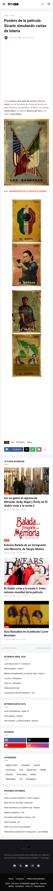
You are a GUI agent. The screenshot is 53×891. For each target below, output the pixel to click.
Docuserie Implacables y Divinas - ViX (19, 817)
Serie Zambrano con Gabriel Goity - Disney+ (22, 807)
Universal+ (19, 886)
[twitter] (38, 740)
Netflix (43, 770)
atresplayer (31, 779)
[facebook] (15, 740)
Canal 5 (37, 765)
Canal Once (10, 770)
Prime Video (22, 774)
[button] (3, 4)
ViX (20, 779)
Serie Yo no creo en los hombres (17, 827)
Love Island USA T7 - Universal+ (17, 664)
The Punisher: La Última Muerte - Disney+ (21, 721)
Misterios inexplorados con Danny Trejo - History (24, 673)
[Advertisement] (26, 69)
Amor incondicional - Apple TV (16, 711)
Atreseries (25, 765)
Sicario (29, 442)
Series (33, 774)
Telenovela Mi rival (11, 688)
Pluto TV (29, 886)
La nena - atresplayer (13, 678)
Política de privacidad (35, 879)
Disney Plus (32, 770)
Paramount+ (39, 886)
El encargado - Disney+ (13, 716)
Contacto (20, 879)
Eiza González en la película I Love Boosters (26, 633)
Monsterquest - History (13, 669)
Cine (12, 16)
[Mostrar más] (45, 449)
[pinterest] (38, 865)
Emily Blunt (20, 442)
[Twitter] (26, 449)
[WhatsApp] (32, 449)
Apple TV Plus (11, 765)
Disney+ (43, 883)
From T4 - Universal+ (12, 683)
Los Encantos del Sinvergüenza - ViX (19, 693)
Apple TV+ (34, 883)
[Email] (39, 449)
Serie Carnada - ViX (12, 822)
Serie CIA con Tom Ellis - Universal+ (18, 803)
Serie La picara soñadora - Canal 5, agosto (22, 798)
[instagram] (38, 745)
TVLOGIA (15, 883)
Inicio (6, 16)
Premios (9, 774)
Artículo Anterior (10, 648)
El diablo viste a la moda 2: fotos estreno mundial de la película (25, 590)
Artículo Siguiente (42, 648)
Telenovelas (10, 779)
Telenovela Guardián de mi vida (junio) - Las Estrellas (26, 832)
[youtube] (15, 745)
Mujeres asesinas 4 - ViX (14, 812)
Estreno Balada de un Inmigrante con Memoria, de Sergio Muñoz (25, 547)
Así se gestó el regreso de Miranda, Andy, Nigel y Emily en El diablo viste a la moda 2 (26, 501)
